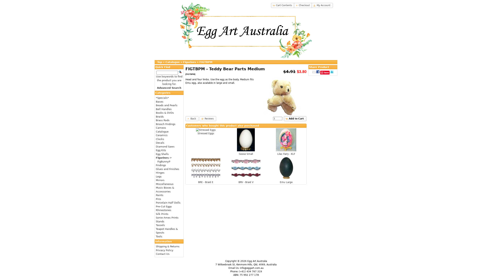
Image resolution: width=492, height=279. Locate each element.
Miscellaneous (165, 184)
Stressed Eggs (206, 133)
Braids (160, 116)
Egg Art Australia (257, 261)
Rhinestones (163, 210)
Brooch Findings (165, 124)
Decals (160, 142)
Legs (159, 176)
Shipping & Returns (168, 246)
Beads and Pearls (166, 105)
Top (159, 62)
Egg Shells (162, 154)
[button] (282, 5)
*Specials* (162, 97)
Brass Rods (163, 120)
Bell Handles (164, 109)
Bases (159, 101)
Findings (161, 165)
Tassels (160, 225)
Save (326, 72)
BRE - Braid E (205, 182)
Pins (158, 199)
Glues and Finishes (167, 169)
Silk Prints (162, 214)
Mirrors (160, 180)
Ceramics (162, 135)
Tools (159, 236)
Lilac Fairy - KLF (286, 154)
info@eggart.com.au (252, 268)
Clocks (160, 139)
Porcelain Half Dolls (168, 202)
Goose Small (246, 154)
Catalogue (172, 62)
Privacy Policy (164, 250)
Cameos (161, 127)
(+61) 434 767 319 (250, 271)
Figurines (189, 62)
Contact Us (163, 254)
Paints (159, 195)
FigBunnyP (163, 161)
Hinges (160, 172)
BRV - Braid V (246, 182)
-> (164, 157)
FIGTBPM (205, 62)
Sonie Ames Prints (167, 217)
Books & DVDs (165, 112)
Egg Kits (161, 150)
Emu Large (286, 182)
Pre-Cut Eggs (164, 206)
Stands (160, 221)
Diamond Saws (165, 146)
